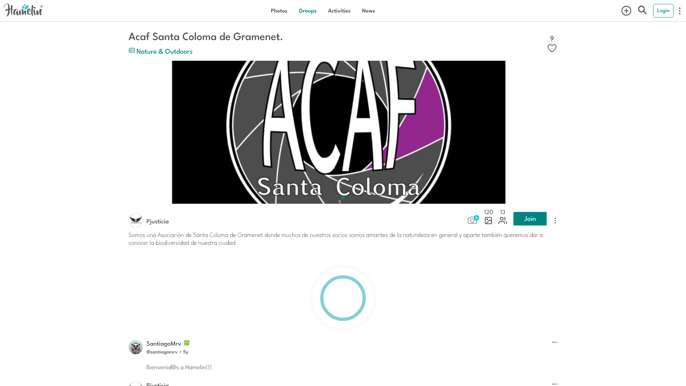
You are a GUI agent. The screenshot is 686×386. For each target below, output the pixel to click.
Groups (308, 10)
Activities (339, 10)
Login (663, 10)
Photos (279, 10)
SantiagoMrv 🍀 (168, 343)
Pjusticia (157, 221)
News (368, 10)
